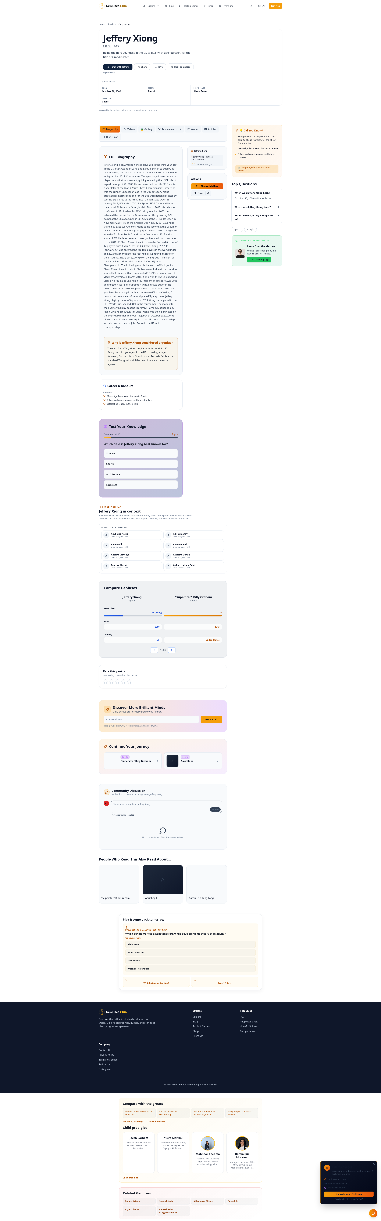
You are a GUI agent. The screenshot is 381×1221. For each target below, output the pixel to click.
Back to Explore (182, 66)
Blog (171, 5)
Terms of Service (108, 1059)
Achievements (171, 129)
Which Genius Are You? (156, 983)
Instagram (105, 1069)
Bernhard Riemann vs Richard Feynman (204, 1113)
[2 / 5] (111, 681)
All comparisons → (158, 1121)
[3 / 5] (117, 681)
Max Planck (134, 960)
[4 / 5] (123, 681)
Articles (212, 129)
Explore (151, 5)
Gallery (146, 129)
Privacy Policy (106, 1055)
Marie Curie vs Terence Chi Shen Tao (138, 1113)
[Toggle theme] (251, 6)
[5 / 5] (129, 681)
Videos (131, 129)
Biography (112, 129)
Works (194, 129)
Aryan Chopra (132, 1209)
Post (217, 809)
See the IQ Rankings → (134, 1121)
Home (102, 24)
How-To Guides (248, 1026)
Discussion (112, 137)
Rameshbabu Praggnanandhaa (168, 1211)
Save (200, 193)
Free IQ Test (224, 983)
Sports (111, 24)
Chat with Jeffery (120, 66)
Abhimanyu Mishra (203, 1201)
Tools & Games (191, 5)
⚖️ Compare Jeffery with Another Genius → (254, 169)
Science (110, 453)
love (160, 66)
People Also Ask (249, 1021)
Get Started (211, 719)
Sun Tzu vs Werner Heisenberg (168, 1113)
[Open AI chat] (373, 1213)
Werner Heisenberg (139, 968)
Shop (211, 5)
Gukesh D (233, 1201)
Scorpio (250, 229)
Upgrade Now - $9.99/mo (349, 1194)
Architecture (113, 474)
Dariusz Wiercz (132, 1201)
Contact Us (105, 1050)
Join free (275, 5)
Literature (111, 484)
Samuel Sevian (166, 1201)
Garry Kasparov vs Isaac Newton (240, 1113)
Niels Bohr (133, 944)
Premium (228, 5)
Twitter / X (104, 1064)
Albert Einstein (136, 952)
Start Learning (257, 259)
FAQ (242, 1016)
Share (144, 66)
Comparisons (247, 1031)
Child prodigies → (132, 1177)
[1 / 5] (105, 681)
